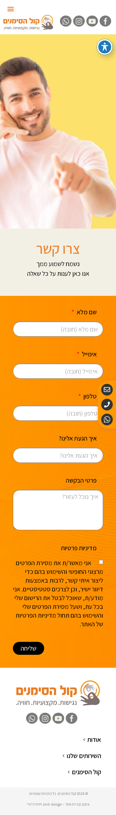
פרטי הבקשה (81, 481)
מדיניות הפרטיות (35, 615)
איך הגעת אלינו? (78, 438)
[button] (10, 8)
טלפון (89, 396)
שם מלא (86, 312)
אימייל (89, 354)
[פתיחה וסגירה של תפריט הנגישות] (104, 47)
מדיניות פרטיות (79, 548)
